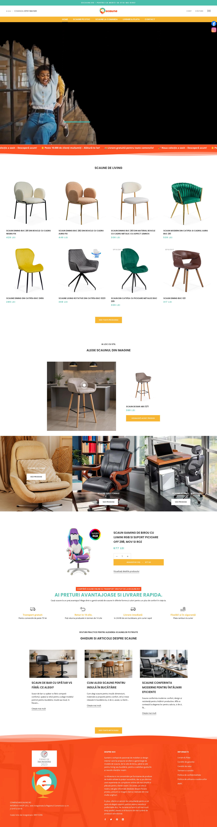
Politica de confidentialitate (189, 775)
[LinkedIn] (123, 819)
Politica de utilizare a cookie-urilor (192, 779)
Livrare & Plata (131, 19)
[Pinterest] (117, 819)
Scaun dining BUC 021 (174, 298)
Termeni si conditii (186, 770)
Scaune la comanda (106, 19)
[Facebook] (105, 819)
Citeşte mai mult (39, 708)
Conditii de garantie (186, 762)
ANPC (180, 783)
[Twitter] (111, 819)
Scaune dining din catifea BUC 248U (25, 298)
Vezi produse (36, 477)
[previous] (23, 396)
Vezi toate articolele (108, 730)
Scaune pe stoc (81, 19)
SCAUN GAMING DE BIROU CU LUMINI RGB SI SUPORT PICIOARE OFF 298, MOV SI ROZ (136, 537)
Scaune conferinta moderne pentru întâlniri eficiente (162, 687)
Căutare (199, 11)
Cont (189, 11)
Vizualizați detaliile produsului (126, 571)
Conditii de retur (185, 766)
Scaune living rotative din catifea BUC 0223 (82, 298)
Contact (150, 19)
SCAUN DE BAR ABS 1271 (137, 406)
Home (65, 19)
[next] (193, 396)
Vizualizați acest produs (143, 418)
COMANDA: (25, 11)
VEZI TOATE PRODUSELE (108, 320)
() (209, 10)
